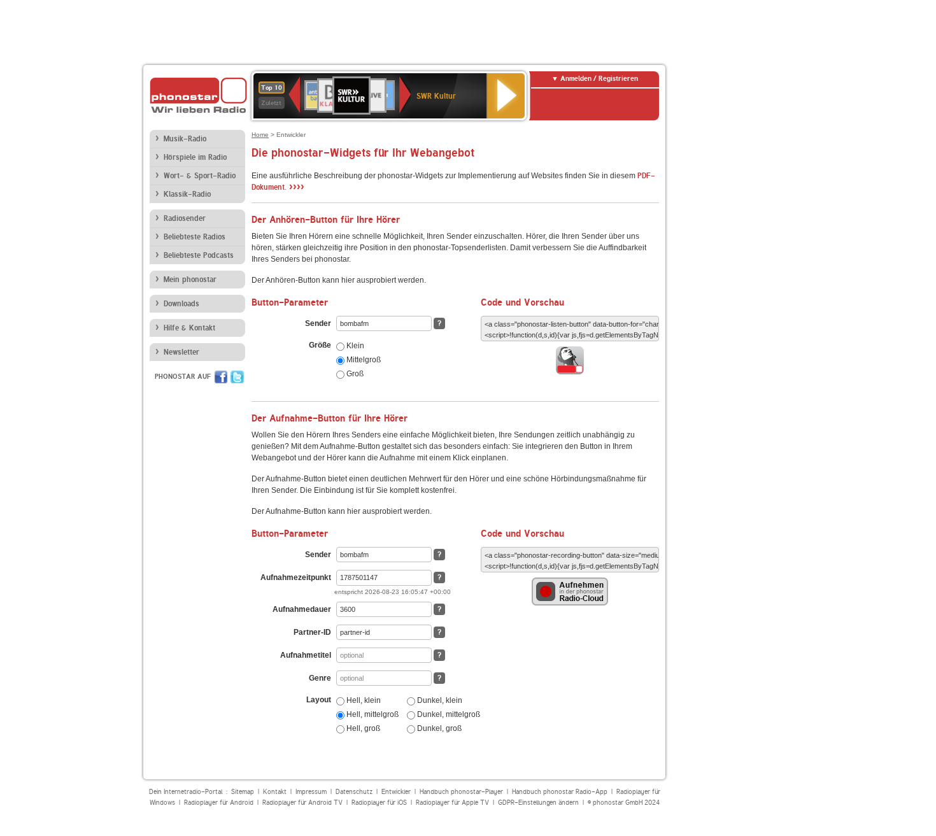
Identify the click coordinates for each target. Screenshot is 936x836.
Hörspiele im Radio (195, 157)
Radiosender (185, 218)
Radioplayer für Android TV (302, 802)
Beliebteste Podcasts (199, 255)
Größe (320, 345)
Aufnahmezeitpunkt (295, 577)
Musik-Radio (185, 138)
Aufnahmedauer (302, 609)
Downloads (181, 303)
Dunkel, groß (438, 728)
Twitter (237, 377)
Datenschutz (354, 792)
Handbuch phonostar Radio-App (559, 792)
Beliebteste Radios (194, 236)
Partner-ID (312, 632)
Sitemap (242, 792)
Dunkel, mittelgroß (447, 714)
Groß (354, 373)
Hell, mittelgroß (371, 714)
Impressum (311, 792)
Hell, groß (362, 728)
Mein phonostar (190, 279)
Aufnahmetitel (305, 655)
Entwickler (396, 792)
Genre (320, 678)
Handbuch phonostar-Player (461, 792)
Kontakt (275, 792)
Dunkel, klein (438, 700)
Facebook (221, 377)
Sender (318, 323)
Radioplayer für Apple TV (452, 802)
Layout (318, 699)
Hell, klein (362, 700)
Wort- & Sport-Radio (200, 175)
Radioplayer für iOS (379, 802)
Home (260, 134)
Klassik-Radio (187, 194)
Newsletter (181, 352)
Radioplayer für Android (218, 802)
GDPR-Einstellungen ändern (538, 802)
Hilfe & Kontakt (189, 327)
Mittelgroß (362, 359)
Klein (354, 345)
